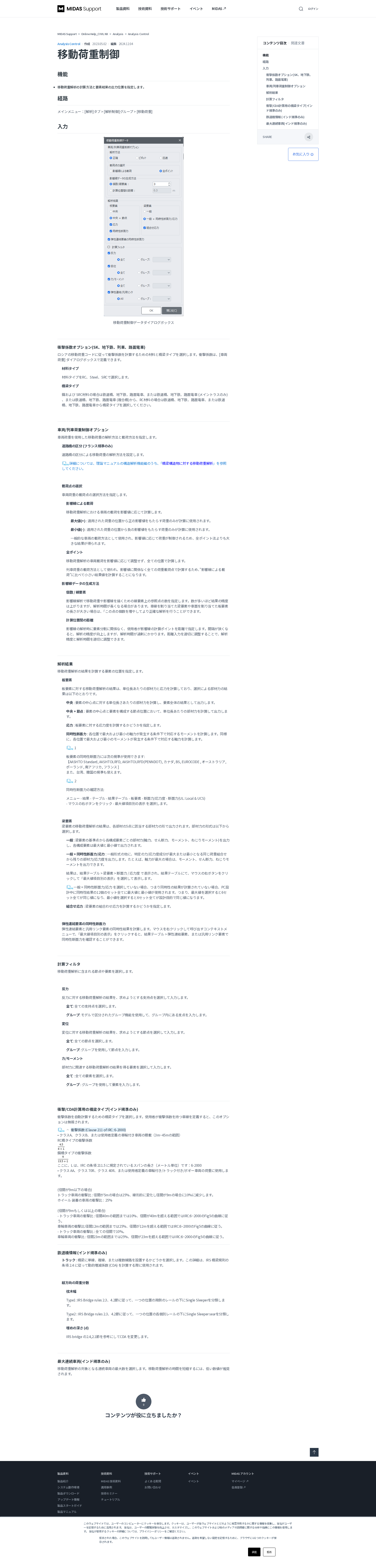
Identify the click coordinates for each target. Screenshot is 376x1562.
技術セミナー (109, 1493)
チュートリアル (110, 1499)
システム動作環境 (68, 1487)
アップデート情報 (68, 1499)
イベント (196, 8)
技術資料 (145, 8)
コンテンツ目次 (275, 42)
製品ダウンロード (68, 1493)
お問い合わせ (152, 1487)
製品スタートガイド (69, 1505)
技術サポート (171, 8)
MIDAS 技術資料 (111, 1481)
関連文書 (297, 42)
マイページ (238, 1481)
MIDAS (217, 8)
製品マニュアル (67, 1512)
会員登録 (237, 1487)
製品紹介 (62, 1481)
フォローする (303, 154)
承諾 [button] (254, 1552)
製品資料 (122, 8)
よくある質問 (152, 1481)
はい (143, 1401)
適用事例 (106, 1487)
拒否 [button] (269, 1552)
